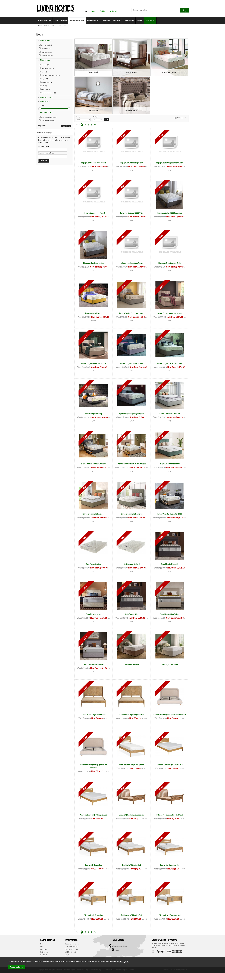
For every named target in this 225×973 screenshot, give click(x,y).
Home (85, 11)
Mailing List (44, 952)
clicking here (124, 961)
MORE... (140, 20)
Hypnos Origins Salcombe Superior (169, 363)
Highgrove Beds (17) (47, 68)
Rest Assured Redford (132, 564)
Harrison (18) (45, 65)
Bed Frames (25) (46, 45)
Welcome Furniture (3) (48, 93)
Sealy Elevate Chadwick (169, 564)
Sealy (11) (44, 86)
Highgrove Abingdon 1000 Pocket (93, 162)
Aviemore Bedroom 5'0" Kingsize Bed (93, 815)
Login (93, 11)
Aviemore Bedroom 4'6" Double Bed (170, 764)
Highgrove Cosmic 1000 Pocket (93, 213)
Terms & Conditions (72, 944)
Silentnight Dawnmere (170, 664)
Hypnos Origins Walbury (93, 413)
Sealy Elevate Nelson (93, 614)
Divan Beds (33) (46, 48)
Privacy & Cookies (71, 949)
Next (95, 125)
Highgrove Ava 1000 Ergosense (131, 162)
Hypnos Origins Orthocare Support (93, 363)
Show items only (49, 117)
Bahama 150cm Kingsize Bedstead (131, 815)
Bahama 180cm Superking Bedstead (170, 815)
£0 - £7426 (42, 106)
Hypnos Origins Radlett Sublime (131, 363)
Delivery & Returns (71, 946)
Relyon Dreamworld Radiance (93, 514)
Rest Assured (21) (46, 82)
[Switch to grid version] (176, 118)
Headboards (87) (46, 52)
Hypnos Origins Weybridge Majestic (132, 413)
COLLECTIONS (128, 20)
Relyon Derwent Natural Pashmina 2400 (131, 463)
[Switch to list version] (182, 118)
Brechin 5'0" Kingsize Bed (131, 865)
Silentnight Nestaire (131, 664)
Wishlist (102, 11)
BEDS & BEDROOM (77, 20)
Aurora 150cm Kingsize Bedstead (93, 714)
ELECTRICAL (150, 20)
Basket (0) (113, 11)
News (42, 944)
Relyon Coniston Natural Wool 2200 (93, 463)
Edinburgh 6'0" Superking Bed (169, 915)
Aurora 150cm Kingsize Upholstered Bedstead (169, 714)
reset (63, 126)
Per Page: (95, 117)
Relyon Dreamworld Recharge (131, 514)
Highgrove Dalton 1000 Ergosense (169, 213)
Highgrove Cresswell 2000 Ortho (131, 213)
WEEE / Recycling (71, 952)
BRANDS (116, 20)
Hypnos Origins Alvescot (93, 313)
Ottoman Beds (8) (47, 55)
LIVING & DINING (60, 20)
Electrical (43, 955)
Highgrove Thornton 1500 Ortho (169, 263)
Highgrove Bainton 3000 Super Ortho (169, 162)
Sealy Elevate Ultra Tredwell (93, 664)
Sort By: (78, 117)
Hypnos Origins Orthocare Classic (131, 313)
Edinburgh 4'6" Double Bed (93, 915)
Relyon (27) (44, 79)
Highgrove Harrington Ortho (93, 263)
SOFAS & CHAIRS (44, 20)
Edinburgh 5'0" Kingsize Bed (131, 915)
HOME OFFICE (92, 20)
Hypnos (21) (45, 72)
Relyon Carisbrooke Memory (170, 413)
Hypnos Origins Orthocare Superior (169, 313)
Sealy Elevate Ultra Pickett (169, 614)
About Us (43, 946)
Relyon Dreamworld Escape (170, 463)
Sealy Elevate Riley (131, 614)
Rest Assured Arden (93, 564)
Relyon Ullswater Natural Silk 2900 (169, 514)
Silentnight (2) (45, 89)
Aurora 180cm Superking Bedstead (131, 714)
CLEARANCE (105, 20)
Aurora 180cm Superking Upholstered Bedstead (93, 766)
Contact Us (44, 949)
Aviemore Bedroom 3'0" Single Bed (131, 764)
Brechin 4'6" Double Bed (93, 865)
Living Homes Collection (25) (50, 75)
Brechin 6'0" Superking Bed (169, 865)
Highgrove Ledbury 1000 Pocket (131, 263)
